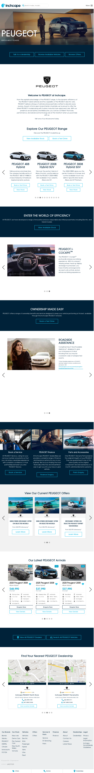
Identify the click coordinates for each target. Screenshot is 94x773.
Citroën (4, 747)
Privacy (4, 762)
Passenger (28, 744)
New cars (16, 736)
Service (49, 738)
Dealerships (85, 736)
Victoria (16, 751)
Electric (27, 738)
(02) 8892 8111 (67, 700)
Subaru (4, 738)
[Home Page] (10, 5)
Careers (72, 741)
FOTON (4, 752)
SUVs (26, 741)
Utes (26, 752)
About (72, 736)
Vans (26, 750)
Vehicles (27, 736)
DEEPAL (4, 744)
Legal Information (6, 766)
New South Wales (17, 747)
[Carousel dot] (35, 199)
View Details (20, 612)
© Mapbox (42, 681)
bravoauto (6, 750)
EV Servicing (51, 741)
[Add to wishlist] (30, 584)
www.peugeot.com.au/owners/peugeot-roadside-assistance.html (70, 369)
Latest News (74, 744)
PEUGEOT (5, 741)
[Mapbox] (13, 681)
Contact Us (74, 738)
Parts (48, 744)
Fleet (26, 755)
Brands (4, 736)
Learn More (20, 533)
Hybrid (26, 747)
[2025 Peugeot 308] (46, 573)
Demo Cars (17, 738)
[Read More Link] (27, 671)
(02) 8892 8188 (28, 700)
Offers (38, 736)
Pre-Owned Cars (17, 742)
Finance (61, 736)
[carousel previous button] (3, 172)
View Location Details (27, 706)
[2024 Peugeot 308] (72, 573)
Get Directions (28, 702)
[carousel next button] (89, 172)
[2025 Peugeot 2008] (20, 573)
